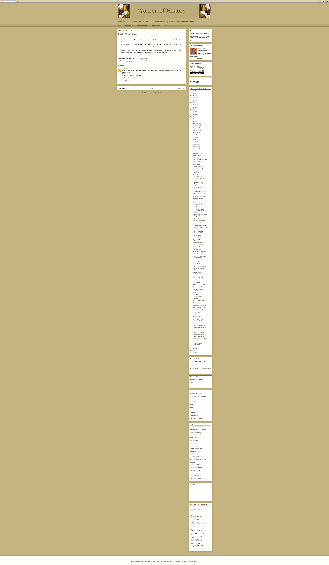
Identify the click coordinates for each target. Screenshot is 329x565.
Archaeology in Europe (196, 432)
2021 (193, 95)
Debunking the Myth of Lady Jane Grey (199, 320)
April (194, 142)
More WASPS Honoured (199, 153)
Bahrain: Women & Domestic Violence (198, 232)
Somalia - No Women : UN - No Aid (199, 272)
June (194, 137)
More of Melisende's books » (200, 524)
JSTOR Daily (193, 445)
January (195, 149)
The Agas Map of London (197, 426)
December (196, 123)
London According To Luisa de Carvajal (198, 335)
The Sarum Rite (197, 246)
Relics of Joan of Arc (198, 168)
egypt (131, 61)
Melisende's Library (195, 66)
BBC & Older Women (198, 300)
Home (119, 25)
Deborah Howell (197, 287)
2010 (193, 121)
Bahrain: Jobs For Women (200, 218)
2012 (193, 116)
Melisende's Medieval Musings (198, 67)
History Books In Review (199, 254)
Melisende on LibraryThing (197, 71)
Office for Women (194, 371)
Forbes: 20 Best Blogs (199, 220)
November (196, 125)
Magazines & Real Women (198, 297)
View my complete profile (196, 58)
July (194, 135)
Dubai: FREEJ (197, 237)
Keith (123, 68)
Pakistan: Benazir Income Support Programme (200, 215)
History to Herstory (195, 443)
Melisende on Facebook (196, 69)
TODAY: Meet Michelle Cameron (199, 260)
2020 (193, 97)
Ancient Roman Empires (196, 379)
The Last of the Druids (196, 470)
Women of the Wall (198, 244)
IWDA (191, 404)
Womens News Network (196, 418)
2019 (193, 100)
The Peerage (193, 473)
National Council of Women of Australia (200, 368)
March (195, 144)
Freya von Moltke (197, 204)
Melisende (202, 48)
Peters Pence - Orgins (199, 332)
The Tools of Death (198, 249)
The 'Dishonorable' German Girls (198, 175)
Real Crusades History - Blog (198, 459)
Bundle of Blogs (129, 25)
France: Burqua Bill (198, 235)
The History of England (196, 467)
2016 (193, 107)
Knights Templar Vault (196, 448)
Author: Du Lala (197, 282)
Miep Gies (195, 207)
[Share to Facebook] (146, 59)
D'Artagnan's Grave (198, 323)
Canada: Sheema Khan (199, 196)
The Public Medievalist (196, 478)
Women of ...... (167, 25)
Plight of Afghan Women (199, 240)
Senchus (192, 462)
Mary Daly (195, 279)
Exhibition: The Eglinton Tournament (199, 257)
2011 (193, 118)
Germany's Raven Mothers (198, 199)
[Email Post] (138, 58)
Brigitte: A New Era (198, 242)
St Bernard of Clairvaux (199, 327)
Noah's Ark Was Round (199, 309)
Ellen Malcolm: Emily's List (200, 251)
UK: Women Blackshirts (199, 305)
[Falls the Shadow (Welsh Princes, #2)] (196, 515)
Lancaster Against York (199, 325)
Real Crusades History (196, 456)
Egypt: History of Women (199, 338)
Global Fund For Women (196, 399)
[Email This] (141, 59)
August (195, 132)
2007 (193, 352)
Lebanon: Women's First (199, 161)
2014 (193, 111)
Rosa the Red (196, 202)
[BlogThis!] (143, 59)
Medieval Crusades (195, 451)
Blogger (195, 561)
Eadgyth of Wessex (198, 166)
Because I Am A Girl (195, 393)
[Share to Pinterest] (147, 59)
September (196, 130)
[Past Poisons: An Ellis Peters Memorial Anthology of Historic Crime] (198, 535)
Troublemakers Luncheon (200, 191)
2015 (193, 109)
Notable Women (156, 25)
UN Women (193, 412)
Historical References (142, 25)
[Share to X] (144, 59)
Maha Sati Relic (197, 223)
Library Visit (196, 151)
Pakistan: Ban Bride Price (200, 193)
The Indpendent (124, 37)
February (196, 146)
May (194, 139)
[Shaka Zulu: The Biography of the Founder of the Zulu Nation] (198, 519)
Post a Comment (124, 80)
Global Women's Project (196, 401)
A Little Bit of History (198, 263)
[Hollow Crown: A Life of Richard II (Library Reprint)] (193, 525)
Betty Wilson (196, 164)
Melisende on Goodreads (197, 70)
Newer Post (121, 88)
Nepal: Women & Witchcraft (197, 343)
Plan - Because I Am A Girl (197, 410)
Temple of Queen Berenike (197, 171)
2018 (193, 102)
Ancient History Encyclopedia (198, 429)
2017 (193, 104)
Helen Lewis (196, 312)
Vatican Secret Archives (199, 307)
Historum (192, 382)
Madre (191, 407)
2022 (193, 93)
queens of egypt (146, 61)
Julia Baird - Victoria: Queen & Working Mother (198, 211)
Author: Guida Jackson (199, 284)
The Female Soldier (195, 465)
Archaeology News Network (197, 435)
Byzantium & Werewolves (200, 317)
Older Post (181, 88)
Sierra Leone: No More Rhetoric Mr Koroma (199, 276)
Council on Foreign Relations (198, 396)
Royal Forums (194, 385)
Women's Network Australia (197, 361)
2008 (193, 350)
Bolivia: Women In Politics (200, 159)
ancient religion (125, 61)
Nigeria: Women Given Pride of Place (199, 188)
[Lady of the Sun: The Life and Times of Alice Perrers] (198, 530)
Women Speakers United (199, 266)
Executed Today (194, 440)
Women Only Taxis (198, 302)
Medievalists (193, 454)
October (195, 128)
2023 (193, 90)
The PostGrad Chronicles (197, 475)
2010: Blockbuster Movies (200, 225)
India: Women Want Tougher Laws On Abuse (198, 184)
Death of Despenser (198, 340)
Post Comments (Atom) (155, 92)
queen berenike (137, 61)
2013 (193, 114)
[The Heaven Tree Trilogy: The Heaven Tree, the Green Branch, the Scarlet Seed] (198, 541)
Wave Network (194, 415)
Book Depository (194, 437)
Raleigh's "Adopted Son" (199, 330)
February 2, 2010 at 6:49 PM (129, 77)
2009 (193, 348)
